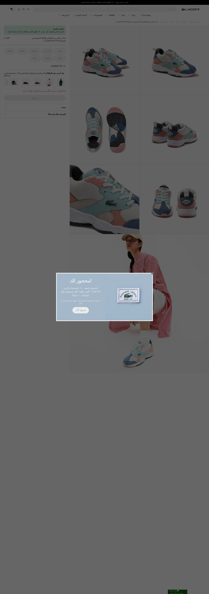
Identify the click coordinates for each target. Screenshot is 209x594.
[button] (152, 273)
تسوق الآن (80, 310)
